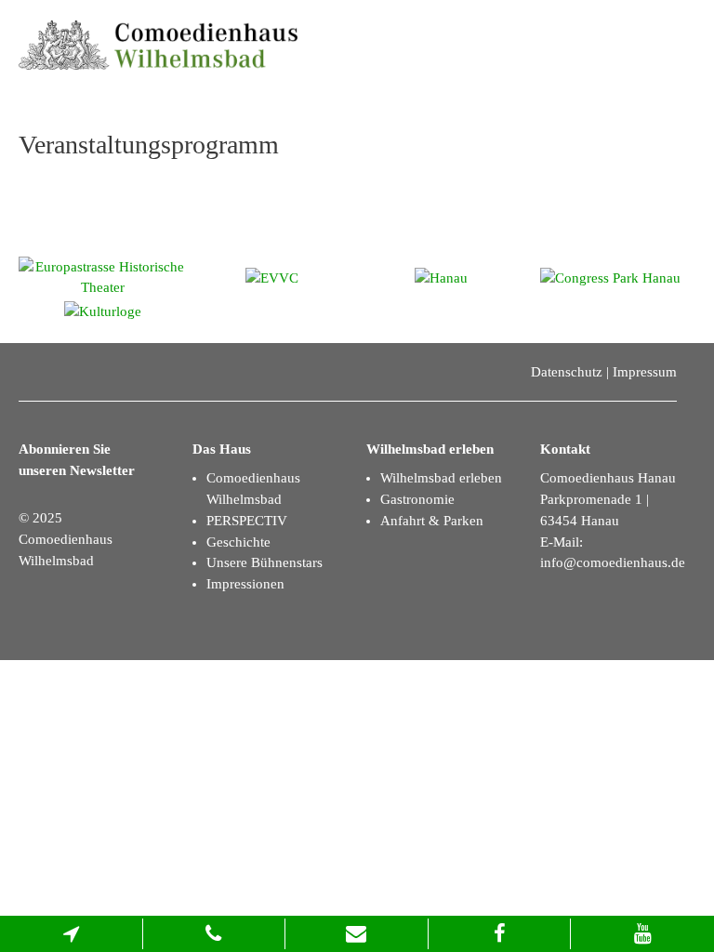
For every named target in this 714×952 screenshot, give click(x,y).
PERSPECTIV (246, 520)
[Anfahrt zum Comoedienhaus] (71, 934)
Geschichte (238, 542)
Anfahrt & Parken (431, 520)
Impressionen (245, 583)
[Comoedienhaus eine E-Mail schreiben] (357, 934)
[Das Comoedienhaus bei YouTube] (642, 934)
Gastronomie (417, 499)
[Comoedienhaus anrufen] (214, 934)
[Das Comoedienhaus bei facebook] (500, 934)
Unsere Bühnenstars (264, 562)
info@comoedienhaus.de (612, 562)
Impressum (645, 371)
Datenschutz (566, 371)
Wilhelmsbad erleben (441, 477)
